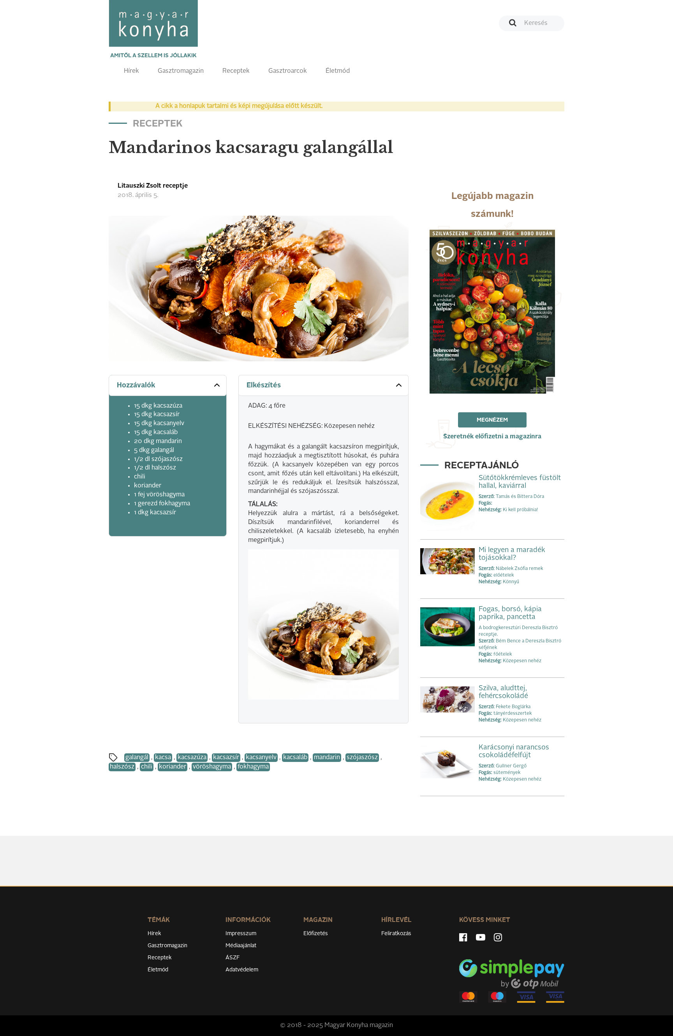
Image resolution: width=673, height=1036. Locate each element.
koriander (172, 767)
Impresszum (241, 933)
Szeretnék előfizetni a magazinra (492, 437)
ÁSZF (233, 957)
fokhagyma (253, 767)
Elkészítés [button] (264, 385)
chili (146, 767)
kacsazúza (192, 758)
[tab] (167, 385)
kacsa (163, 758)
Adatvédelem (242, 970)
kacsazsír (226, 758)
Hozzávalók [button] (136, 385)
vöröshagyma (212, 767)
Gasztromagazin (181, 71)
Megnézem (492, 420)
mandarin (327, 758)
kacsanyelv (261, 758)
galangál (136, 758)
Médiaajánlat (241, 945)
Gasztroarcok (287, 71)
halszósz (122, 767)
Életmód (338, 71)
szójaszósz (362, 758)
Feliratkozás (396, 933)
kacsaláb (295, 758)
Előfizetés (315, 933)
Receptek (236, 71)
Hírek (131, 71)
